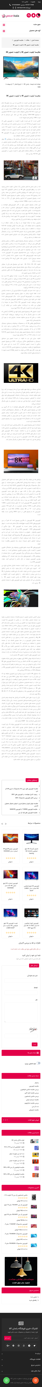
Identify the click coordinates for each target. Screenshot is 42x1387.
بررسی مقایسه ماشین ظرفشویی (29, 1089)
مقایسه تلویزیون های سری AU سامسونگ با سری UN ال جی (21, 790)
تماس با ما (25, 2)
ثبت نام (7, 1338)
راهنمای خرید (33, 1300)
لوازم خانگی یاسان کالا (18, 1140)
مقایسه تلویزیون (18, 40)
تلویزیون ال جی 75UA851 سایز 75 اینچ (15, 1205)
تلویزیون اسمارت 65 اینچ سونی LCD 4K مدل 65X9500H (10, 885)
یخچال (37, 1083)
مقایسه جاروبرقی (34, 1110)
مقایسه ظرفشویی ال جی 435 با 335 (13, 1167)
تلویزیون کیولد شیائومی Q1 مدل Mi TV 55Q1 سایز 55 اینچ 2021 (31, 925)
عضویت (33, 2)
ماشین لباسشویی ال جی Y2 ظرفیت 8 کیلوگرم (15, 1195)
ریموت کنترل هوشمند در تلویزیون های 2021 (24, 794)
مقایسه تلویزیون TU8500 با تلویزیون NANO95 (23, 809)
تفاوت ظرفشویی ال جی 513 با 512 (14, 1147)
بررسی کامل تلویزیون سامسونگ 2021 (26, 798)
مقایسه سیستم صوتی (32, 1100)
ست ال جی (35, 1106)
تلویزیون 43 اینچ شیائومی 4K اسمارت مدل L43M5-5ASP (31, 888)
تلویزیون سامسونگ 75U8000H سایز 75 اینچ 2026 (15, 1234)
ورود (39, 2)
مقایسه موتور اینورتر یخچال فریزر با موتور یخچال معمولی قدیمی (21, 804)
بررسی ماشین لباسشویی (32, 1096)
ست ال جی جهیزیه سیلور (16, 1154)
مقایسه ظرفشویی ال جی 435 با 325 (13, 1174)
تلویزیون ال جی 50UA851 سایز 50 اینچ (15, 1214)
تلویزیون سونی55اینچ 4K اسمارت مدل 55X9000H (10, 850)
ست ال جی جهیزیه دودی (16, 1160)
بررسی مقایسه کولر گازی (32, 1093)
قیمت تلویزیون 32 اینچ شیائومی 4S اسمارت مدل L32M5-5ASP (10, 925)
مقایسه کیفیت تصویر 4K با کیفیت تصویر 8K (26, 45)
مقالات (27, 40)
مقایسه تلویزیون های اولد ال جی (27, 813)
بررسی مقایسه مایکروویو (32, 1103)
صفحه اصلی (35, 40)
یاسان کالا (13, 1378)
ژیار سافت (13, 1383)
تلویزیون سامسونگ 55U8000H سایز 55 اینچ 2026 (15, 1243)
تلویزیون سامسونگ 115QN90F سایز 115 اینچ (15, 1224)
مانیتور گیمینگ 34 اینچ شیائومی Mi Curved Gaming (31, 851)
